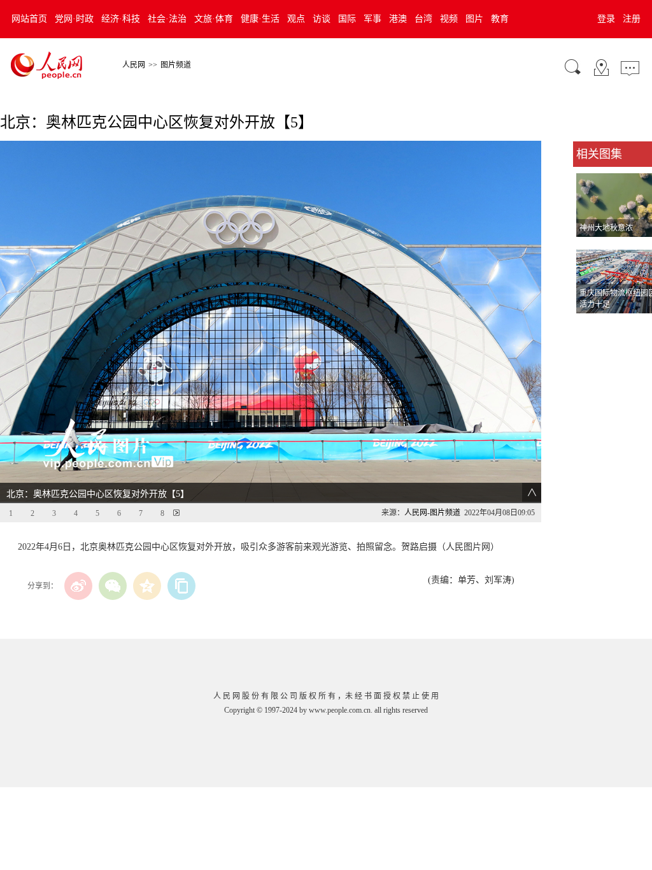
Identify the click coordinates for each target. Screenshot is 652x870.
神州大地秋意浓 (606, 228)
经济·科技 (120, 19)
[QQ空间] (147, 586)
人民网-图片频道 (432, 512)
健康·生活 (260, 19)
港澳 (398, 19)
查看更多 (591, 326)
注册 (632, 19)
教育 (500, 19)
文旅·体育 (213, 19)
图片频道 (175, 65)
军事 (372, 19)
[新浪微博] (78, 586)
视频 (449, 19)
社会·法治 (167, 19)
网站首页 (29, 19)
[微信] (113, 586)
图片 (474, 19)
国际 (347, 19)
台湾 (423, 19)
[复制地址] (181, 586)
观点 (296, 19)
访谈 (321, 19)
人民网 (133, 65)
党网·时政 (74, 19)
